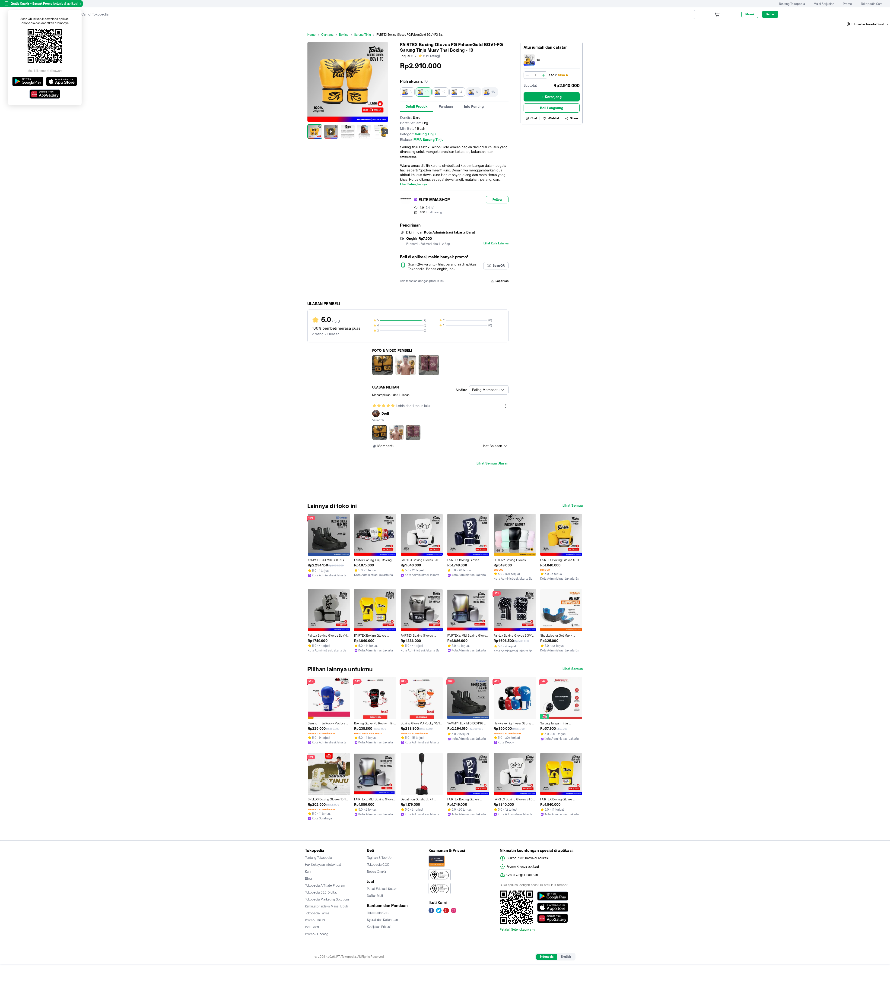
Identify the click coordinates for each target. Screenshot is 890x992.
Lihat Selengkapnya (413, 184)
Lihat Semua (573, 505)
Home (311, 34)
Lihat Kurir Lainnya (496, 243)
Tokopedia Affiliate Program (325, 885)
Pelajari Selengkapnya (515, 930)
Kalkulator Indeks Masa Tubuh (326, 906)
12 (443, 92)
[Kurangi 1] (527, 75)
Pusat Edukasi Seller (382, 889)
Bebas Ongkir (376, 871)
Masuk (749, 14)
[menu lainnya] (506, 406)
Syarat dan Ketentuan (382, 920)
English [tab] (566, 956)
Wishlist (553, 118)
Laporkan (502, 281)
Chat (534, 118)
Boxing (344, 34)
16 (493, 92)
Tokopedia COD (378, 864)
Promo (847, 4)
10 (427, 92)
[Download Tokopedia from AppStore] (552, 907)
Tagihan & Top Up (379, 857)
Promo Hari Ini (315, 920)
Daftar (770, 14)
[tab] (416, 106)
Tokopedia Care (872, 4)
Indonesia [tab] (546, 956)
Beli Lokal (312, 927)
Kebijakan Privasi (379, 927)
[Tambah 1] (543, 75)
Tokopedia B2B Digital (321, 892)
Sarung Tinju (362, 34)
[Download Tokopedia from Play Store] (552, 896)
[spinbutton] (535, 75)
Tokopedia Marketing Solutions (327, 899)
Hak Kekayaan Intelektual (323, 864)
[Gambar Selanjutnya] (385, 131)
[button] (868, 24)
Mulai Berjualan (824, 4)
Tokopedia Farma (317, 913)
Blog (308, 878)
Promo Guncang (316, 934)
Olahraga (327, 34)
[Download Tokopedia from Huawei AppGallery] (552, 918)
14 (460, 92)
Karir (308, 871)
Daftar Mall (375, 895)
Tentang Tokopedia (792, 4)
